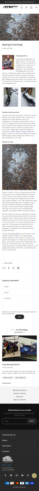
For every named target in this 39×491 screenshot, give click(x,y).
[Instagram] (16, 475)
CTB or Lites (15, 131)
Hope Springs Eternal (11, 364)
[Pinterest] (11, 475)
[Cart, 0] (31, 7)
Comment (8, 298)
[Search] (21, 7)
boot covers (27, 131)
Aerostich (22, 487)
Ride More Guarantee (19, 390)
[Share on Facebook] (8, 268)
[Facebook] (5, 475)
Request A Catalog (20, 393)
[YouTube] (22, 475)
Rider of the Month (19, 400)
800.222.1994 (6, 465)
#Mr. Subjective (20, 377)
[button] (36, 7)
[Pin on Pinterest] (18, 268)
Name (6, 286)
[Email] (28, 475)
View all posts (18, 332)
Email (6, 292)
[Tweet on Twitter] (13, 268)
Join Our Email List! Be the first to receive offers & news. (19, 2)
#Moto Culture (7, 377)
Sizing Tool (19, 396)
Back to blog (8, 263)
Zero (16, 236)
